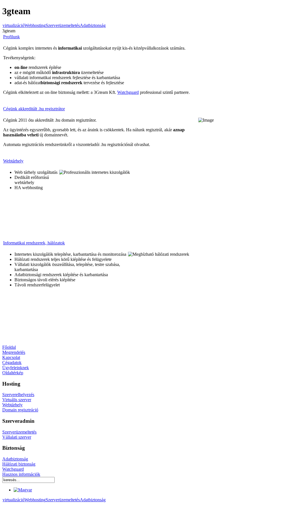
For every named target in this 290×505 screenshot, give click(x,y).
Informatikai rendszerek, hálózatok (34, 242)
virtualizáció (13, 25)
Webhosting (35, 25)
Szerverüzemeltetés (63, 25)
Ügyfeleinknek (15, 367)
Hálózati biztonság (18, 464)
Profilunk (11, 36)
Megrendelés (13, 352)
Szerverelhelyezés (18, 394)
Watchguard (128, 92)
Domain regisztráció (20, 409)
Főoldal (9, 347)
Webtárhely (13, 161)
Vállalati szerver (16, 437)
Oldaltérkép (12, 372)
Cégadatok (12, 362)
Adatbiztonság (93, 25)
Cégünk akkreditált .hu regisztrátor (34, 108)
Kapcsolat (11, 357)
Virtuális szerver (16, 399)
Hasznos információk (21, 474)
